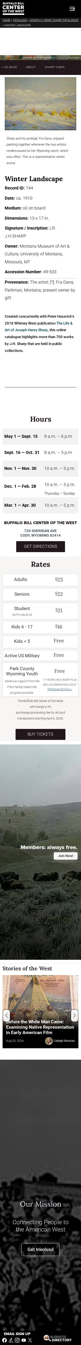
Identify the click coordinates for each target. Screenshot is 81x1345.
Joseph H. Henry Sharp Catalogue (53, 20)
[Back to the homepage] (13, 9)
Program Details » (60, 689)
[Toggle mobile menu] (72, 8)
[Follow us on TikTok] (11, 1339)
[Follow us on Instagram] (17, 1339)
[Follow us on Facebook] (4, 1339)
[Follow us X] (30, 1339)
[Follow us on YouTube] (23, 1339)
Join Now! (65, 856)
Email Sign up (17, 1334)
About (31, 67)
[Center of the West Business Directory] (58, 1337)
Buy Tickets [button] (40, 734)
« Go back (9, 67)
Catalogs (20, 20)
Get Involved (40, 1249)
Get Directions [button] (40, 546)
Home (6, 20)
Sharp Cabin (55, 67)
